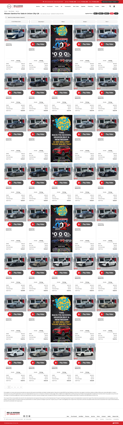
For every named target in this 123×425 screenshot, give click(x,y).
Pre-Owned (49, 6)
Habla (103, 6)
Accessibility (116, 419)
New (43, 6)
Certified (81, 416)
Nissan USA (115, 416)
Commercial (68, 6)
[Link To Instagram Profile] (29, 416)
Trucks (56, 6)
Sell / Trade (76, 6)
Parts (98, 416)
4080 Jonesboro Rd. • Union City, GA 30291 (53, 1)
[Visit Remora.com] (116, 423)
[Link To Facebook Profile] (24, 416)
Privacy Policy (108, 419)
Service (93, 416)
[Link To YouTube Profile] (27, 416)
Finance (87, 416)
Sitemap (102, 419)
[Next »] (21, 387)
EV (61, 6)
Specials (83, 6)
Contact (97, 6)
